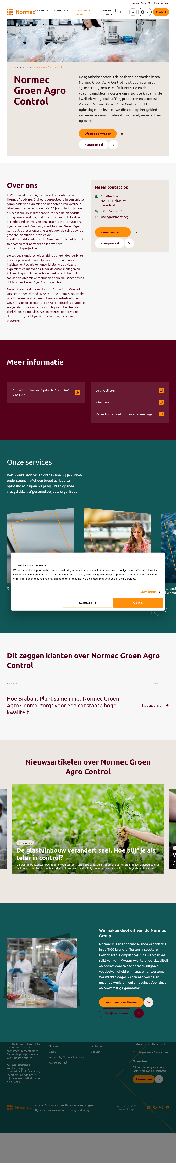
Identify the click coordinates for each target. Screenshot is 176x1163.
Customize (85, 602)
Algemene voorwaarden (49, 1110)
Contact (95, 1051)
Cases (52, 1051)
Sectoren (59, 10)
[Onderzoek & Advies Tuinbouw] (40, 551)
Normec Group (140, 3)
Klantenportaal (58, 1062)
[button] (15, 66)
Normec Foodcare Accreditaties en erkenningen (63, 1105)
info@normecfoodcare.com (153, 1052)
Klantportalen (161, 3)
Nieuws (53, 1046)
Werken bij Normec (112, 12)
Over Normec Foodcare (82, 12)
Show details (148, 591)
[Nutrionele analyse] (117, 551)
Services (40, 10)
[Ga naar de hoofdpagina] (21, 12)
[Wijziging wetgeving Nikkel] (88, 829)
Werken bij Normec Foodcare (67, 1057)
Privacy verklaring (79, 1110)
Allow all (138, 602)
